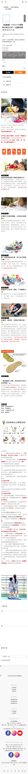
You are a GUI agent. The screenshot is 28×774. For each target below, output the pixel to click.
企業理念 (14, 691)
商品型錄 (14, 689)
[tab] (14, 81)
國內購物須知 (14, 699)
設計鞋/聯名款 (15, 7)
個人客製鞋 (8, 9)
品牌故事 (14, 687)
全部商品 (6, 7)
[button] (14, 81)
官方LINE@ (10, 512)
